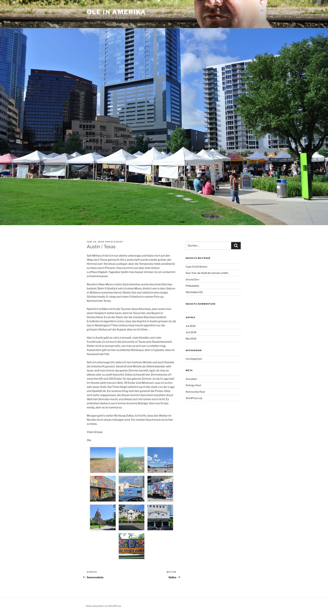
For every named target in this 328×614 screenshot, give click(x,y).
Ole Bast (117, 242)
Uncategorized (194, 358)
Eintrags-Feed (193, 385)
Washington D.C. (194, 292)
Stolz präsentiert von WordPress (103, 605)
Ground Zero (192, 279)
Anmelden (191, 378)
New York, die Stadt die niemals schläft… (208, 272)
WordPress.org (194, 398)
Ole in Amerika (116, 12)
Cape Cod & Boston (196, 266)
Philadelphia (192, 285)
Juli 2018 (190, 325)
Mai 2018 (191, 338)
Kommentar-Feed (195, 391)
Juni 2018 (191, 332)
